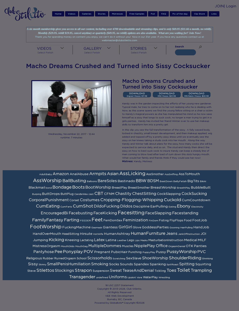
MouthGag (81, 246)
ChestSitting (144, 194)
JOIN (219, 6)
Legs (130, 240)
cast (91, 194)
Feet (97, 219)
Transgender (82, 277)
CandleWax (81, 194)
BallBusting (74, 181)
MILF (202, 240)
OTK (189, 246)
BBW (141, 181)
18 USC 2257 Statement (119, 285)
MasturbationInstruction (165, 240)
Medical (190, 240)
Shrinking (207, 258)
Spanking (158, 264)
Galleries (86, 14)
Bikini (203, 181)
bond (49, 188)
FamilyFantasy (47, 220)
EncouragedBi (54, 213)
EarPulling (159, 206)
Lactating (86, 240)
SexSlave (133, 258)
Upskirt (132, 277)
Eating (172, 207)
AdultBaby (45, 174)
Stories (102, 14)
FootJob (199, 220)
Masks (144, 240)
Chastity (123, 194)
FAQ (163, 14)
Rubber (48, 258)
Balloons (92, 181)
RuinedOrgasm (65, 258)
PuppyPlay (148, 252)
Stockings (64, 270)
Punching (135, 252)
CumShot (83, 206)
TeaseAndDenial (138, 270)
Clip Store (199, 14)
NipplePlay (144, 246)
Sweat (116, 270)
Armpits (97, 174)
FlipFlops (176, 220)
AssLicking (132, 173)
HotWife (98, 234)
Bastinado (126, 181)
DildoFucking (107, 206)
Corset (74, 200)
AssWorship (47, 180)
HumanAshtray (117, 234)
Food (188, 220)
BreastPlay (119, 187)
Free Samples (136, 14)
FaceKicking (105, 213)
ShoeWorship (155, 258)
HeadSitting (70, 234)
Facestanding (185, 213)
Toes (171, 270)
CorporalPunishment (49, 200)
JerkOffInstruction (189, 234)
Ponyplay (73, 252)
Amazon (61, 174)
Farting (71, 220)
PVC (201, 252)
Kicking (56, 240)
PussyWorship (182, 252)
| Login (230, 6)
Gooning (175, 227)
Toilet (183, 270)
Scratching (119, 258)
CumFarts (66, 207)
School (82, 258)
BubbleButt (201, 187)
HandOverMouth (47, 234)
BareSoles (107, 181)
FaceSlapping (158, 213)
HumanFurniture (148, 233)
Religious (34, 258)
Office (162, 246)
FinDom (153, 220)
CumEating (48, 206)
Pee (58, 252)
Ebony (184, 206)
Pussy (161, 252)
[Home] (26, 13)
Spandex (141, 264)
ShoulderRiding (185, 258)
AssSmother (155, 174)
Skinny (42, 264)
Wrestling (164, 277)
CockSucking (194, 194)
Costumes (90, 200)
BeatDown (166, 181)
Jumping (40, 240)
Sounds (126, 264)
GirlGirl (125, 227)
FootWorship (46, 226)
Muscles (127, 246)
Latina (111, 240)
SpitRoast (172, 264)
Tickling (160, 270)
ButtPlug (67, 194)
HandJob (201, 227)
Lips (137, 240)
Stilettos (45, 270)
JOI (203, 234)
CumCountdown (196, 200)
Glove (137, 227)
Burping (36, 194)
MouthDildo (68, 246)
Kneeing (72, 240)
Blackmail (37, 187)
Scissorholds (99, 258)
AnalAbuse (79, 174)
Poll (153, 14)
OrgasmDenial (176, 246)
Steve (31, 270)
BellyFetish (180, 181)
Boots (78, 187)
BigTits (193, 181)
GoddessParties (155, 227)
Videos (71, 14)
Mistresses (117, 14)
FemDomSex (112, 220)
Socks (114, 264)
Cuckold (172, 200)
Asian (113, 174)
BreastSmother (139, 187)
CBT (98, 193)
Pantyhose (43, 252)
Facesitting (131, 212)
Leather (121, 240)
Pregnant (102, 252)
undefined (102, 277)
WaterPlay (150, 277)
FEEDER (85, 220)
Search (179, 47)
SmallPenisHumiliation (68, 264)
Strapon (83, 270)
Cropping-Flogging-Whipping (131, 200)
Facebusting (81, 213)
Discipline (141, 206)
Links (214, 14)
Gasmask (96, 227)
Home (58, 14)
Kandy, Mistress (143, 161)
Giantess (110, 227)
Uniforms (118, 277)
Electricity (197, 207)
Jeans (171, 234)
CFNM (109, 194)
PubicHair (119, 252)
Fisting (164, 220)
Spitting (187, 264)
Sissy (33, 264)
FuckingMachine (76, 227)
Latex (99, 240)
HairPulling (186, 227)
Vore (139, 277)
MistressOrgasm (46, 246)
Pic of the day (180, 14)
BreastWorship (163, 187)
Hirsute (86, 234)
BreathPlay (183, 188)
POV (88, 252)
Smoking (99, 264)
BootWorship (98, 187)
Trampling (201, 270)
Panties (200, 246)
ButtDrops (51, 194)
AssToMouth (189, 174)
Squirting (203, 264)
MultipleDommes (104, 246)
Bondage (62, 187)
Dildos (126, 206)
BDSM (153, 181)
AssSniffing (171, 174)
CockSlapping (169, 194)
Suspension (101, 270)
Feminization (135, 220)
